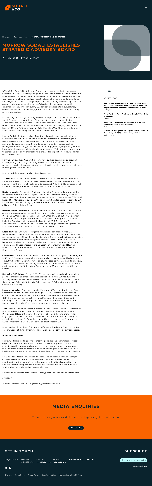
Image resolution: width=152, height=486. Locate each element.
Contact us (76, 427)
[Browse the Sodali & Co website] (16, 7)
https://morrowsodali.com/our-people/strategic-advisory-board (49, 330)
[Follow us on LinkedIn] (6, 467)
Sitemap (8, 475)
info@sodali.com (11, 460)
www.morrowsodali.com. (67, 373)
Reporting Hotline (49, 475)
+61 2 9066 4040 (59, 462)
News (26, 37)
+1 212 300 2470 (27, 462)
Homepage (6, 37)
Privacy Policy (33, 475)
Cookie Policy (19, 475)
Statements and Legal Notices (70, 475)
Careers (90, 460)
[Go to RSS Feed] (10, 467)
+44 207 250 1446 (43, 462)
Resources (18, 37)
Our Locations (76, 460)
